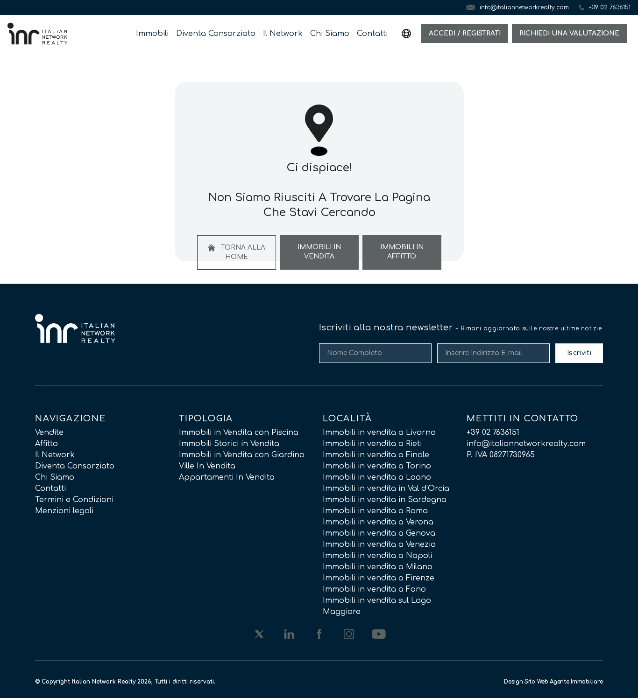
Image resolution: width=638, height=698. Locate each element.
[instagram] (349, 634)
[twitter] (259, 634)
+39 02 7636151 (493, 432)
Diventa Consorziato (215, 33)
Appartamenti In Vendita (227, 477)
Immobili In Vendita (319, 252)
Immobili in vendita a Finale (376, 455)
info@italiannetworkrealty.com (526, 444)
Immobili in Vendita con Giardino (242, 455)
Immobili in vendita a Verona (378, 522)
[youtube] (379, 634)
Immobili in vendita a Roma (375, 511)
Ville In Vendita (207, 466)
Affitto (46, 444)
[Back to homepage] (37, 33)
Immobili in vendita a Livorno (379, 432)
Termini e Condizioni (74, 500)
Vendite (49, 432)
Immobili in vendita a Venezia (379, 544)
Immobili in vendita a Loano (377, 477)
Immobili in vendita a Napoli (377, 555)
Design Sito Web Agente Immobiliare (553, 681)
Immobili (152, 33)
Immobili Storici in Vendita (229, 444)
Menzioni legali (64, 511)
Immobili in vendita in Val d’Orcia (386, 488)
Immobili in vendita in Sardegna (385, 500)
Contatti (372, 33)
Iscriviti (579, 352)
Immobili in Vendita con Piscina (238, 432)
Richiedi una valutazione (569, 33)
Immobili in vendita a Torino (377, 466)
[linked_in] (289, 634)
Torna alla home (242, 252)
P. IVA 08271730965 (501, 455)
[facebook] (319, 634)
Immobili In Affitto (402, 252)
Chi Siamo (329, 33)
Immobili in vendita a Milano (377, 567)
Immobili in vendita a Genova (379, 533)
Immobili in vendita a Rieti (372, 444)
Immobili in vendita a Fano (374, 589)
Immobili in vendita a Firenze (378, 578)
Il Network (283, 33)
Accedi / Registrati (465, 33)
